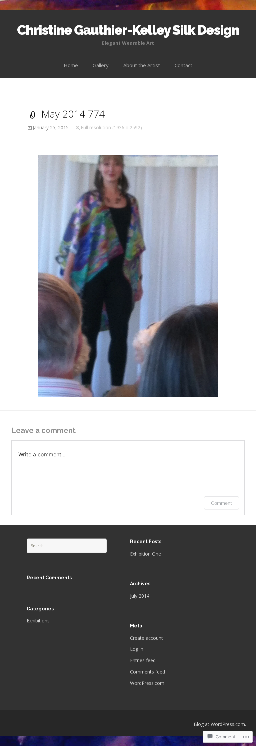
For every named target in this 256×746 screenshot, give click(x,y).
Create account (146, 638)
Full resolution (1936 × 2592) (111, 127)
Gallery (101, 65)
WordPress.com (147, 683)
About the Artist (141, 65)
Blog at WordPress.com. (220, 724)
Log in (136, 649)
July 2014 (139, 596)
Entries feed (143, 660)
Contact (183, 65)
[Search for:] (67, 545)
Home (71, 65)
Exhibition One (145, 554)
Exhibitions (38, 620)
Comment (221, 503)
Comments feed (147, 671)
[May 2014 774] (128, 275)
